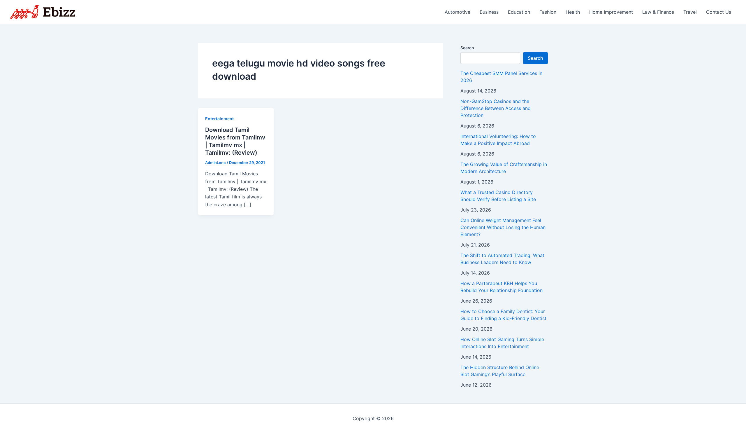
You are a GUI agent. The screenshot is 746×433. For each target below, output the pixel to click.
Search (467, 47)
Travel (690, 12)
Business (489, 12)
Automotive (457, 12)
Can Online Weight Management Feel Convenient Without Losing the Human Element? (503, 227)
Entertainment (219, 118)
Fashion (547, 12)
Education (519, 12)
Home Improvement (611, 12)
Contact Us (718, 12)
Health (573, 12)
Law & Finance (658, 12)
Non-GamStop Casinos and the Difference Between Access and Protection (495, 108)
